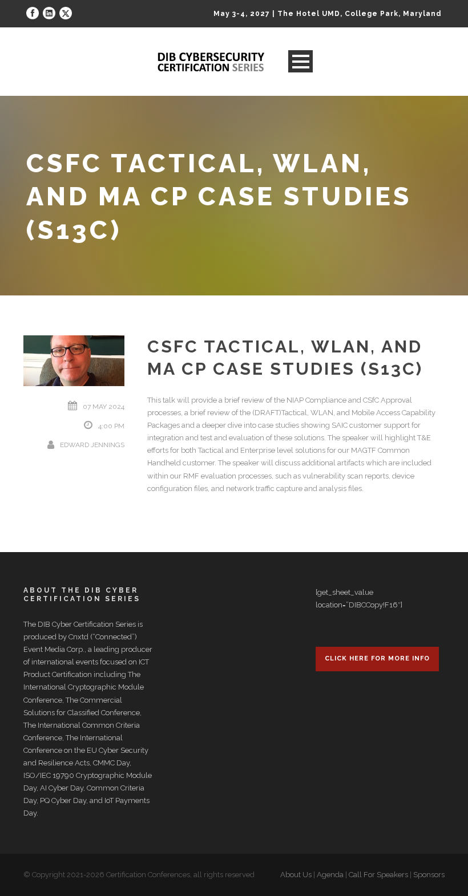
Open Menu (300, 61)
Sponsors (429, 874)
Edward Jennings (92, 445)
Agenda (330, 874)
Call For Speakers (378, 874)
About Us (296, 874)
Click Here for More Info (377, 658)
